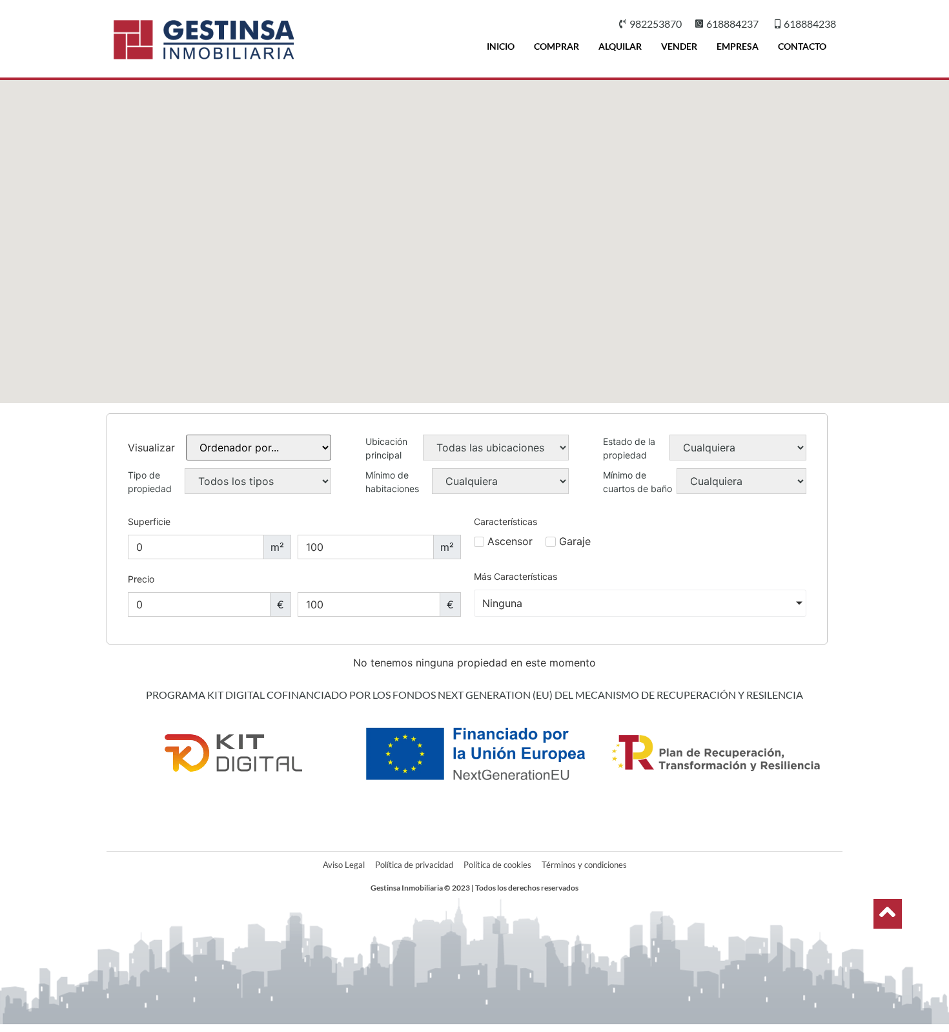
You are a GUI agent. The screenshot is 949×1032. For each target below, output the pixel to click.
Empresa (738, 46)
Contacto (802, 46)
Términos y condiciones (584, 865)
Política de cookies (497, 865)
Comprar (556, 46)
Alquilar (620, 46)
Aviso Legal (344, 865)
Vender (679, 46)
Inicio (501, 46)
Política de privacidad (414, 865)
